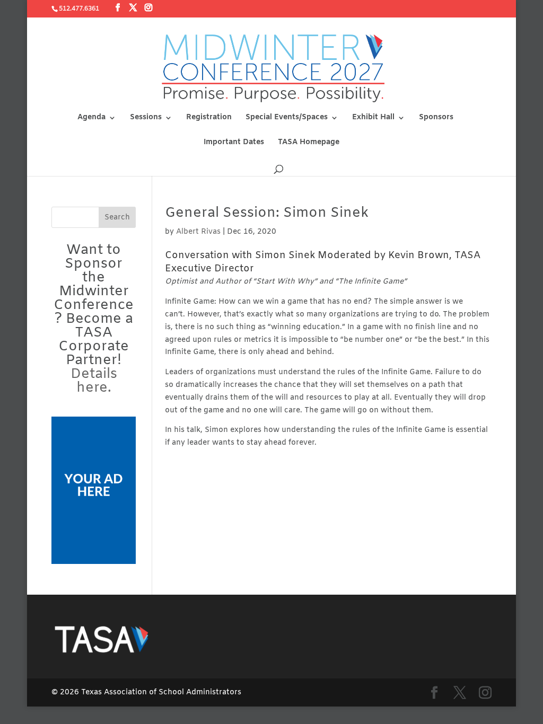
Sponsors (436, 118)
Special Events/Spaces (287, 118)
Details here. (94, 381)
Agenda (91, 118)
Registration (209, 118)
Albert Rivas (198, 232)
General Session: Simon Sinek (267, 213)
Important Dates (234, 143)
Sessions (146, 118)
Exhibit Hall (373, 118)
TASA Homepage (308, 143)
